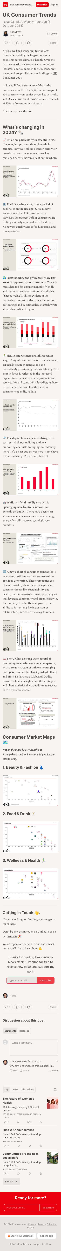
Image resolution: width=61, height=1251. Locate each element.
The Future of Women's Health (18, 1100)
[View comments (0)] (18, 1122)
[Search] (55, 1089)
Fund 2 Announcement (18, 1129)
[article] (30, 1110)
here (12, 111)
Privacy (32, 1224)
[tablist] (17, 1031)
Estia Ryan (15, 32)
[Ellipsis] (56, 1061)
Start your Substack (22, 1235)
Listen (54, 33)
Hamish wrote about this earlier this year (30, 307)
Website (12, 936)
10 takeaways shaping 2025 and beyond (21, 1108)
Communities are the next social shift (20, 1155)
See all (9, 1181)
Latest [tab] (15, 1089)
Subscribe (42, 4)
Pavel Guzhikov (18, 1061)
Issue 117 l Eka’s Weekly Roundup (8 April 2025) (22, 1163)
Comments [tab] (10, 1030)
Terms (41, 1224)
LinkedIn (43, 932)
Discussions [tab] (27, 1089)
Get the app (46, 1235)
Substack (14, 1244)
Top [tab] (6, 1089)
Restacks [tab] (24, 1030)
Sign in (54, 4)
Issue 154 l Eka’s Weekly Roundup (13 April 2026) (22, 1135)
